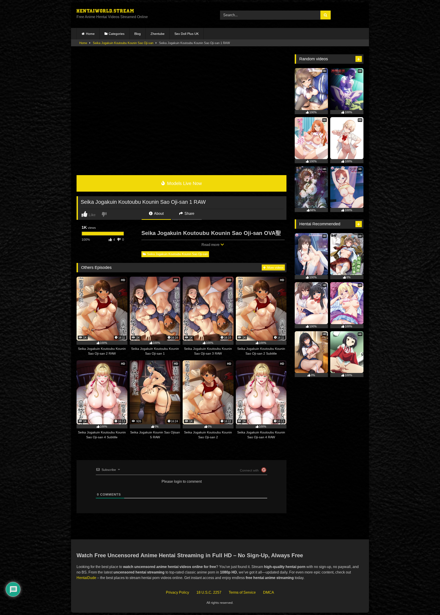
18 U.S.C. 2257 (208, 592)
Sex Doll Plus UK (186, 34)
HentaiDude (86, 578)
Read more (210, 245)
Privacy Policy (177, 592)
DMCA (268, 592)
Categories (116, 34)
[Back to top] (426, 601)
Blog (137, 34)
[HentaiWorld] (105, 11)
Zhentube (158, 34)
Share (189, 213)
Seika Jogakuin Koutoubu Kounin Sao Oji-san (123, 43)
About (158, 213)
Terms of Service (242, 592)
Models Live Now (184, 183)
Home (90, 34)
